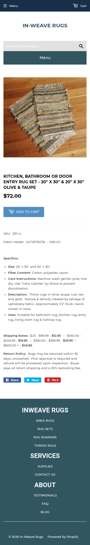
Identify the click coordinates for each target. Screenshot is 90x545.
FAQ (45, 503)
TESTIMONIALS (45, 495)
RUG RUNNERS (45, 437)
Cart (83, 6)
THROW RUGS (45, 445)
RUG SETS (45, 429)
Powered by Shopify (63, 537)
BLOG (45, 512)
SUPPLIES (45, 466)
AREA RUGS (45, 420)
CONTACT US (45, 474)
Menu (13, 6)
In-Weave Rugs (45, 25)
